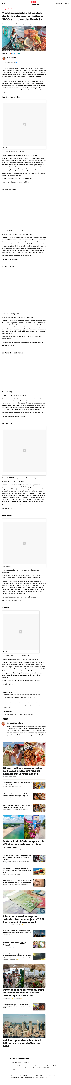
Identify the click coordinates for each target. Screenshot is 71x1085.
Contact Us (45, 1065)
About (12, 1065)
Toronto (15, 1075)
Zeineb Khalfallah (11, 57)
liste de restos (18, 70)
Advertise (17, 1065)
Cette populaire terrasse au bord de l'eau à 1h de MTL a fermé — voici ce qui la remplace (23, 992)
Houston (46, 1077)
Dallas (22, 1077)
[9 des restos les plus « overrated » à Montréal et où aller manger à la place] (39, 796)
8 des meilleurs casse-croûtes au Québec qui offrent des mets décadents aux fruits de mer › (23, 700)
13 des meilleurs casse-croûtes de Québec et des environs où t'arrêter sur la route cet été (22, 771)
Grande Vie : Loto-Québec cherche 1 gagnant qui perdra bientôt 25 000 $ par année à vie (16, 943)
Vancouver (32, 1075)
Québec (24, 1072)
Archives (22, 1065)
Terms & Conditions (15, 1069)
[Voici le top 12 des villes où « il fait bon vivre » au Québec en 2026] (24, 1026)
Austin (41, 1077)
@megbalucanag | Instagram (18, 50)
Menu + (4, 3)
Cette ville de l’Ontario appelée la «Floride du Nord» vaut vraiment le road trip (23, 844)
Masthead (34, 1067)
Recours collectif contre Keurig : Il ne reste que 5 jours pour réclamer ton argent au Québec (17, 857)
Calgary (38, 1075)
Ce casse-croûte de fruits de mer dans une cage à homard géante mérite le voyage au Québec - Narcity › (22, 706)
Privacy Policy (51, 1067)
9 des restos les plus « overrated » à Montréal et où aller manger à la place (15, 794)
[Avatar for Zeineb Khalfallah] (3, 724)
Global (29, 1072)
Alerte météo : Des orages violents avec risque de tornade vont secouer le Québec (17, 954)
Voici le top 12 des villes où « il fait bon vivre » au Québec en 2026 (22, 1043)
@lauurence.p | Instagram (8, 50)
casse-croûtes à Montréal (33, 70)
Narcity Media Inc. (25, 1062)
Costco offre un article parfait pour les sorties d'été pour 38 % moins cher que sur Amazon (17, 870)
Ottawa (26, 1075)
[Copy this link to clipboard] (19, 53)
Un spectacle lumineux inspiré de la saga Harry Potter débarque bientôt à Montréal (17, 931)
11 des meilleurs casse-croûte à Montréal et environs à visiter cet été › (19, 697)
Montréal (35, 4)
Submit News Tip (53, 1065)
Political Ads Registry (42, 1067)
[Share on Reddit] (10, 53)
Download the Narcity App (36, 1065)
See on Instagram (7, 147)
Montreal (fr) (21, 1075)
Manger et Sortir (7, 9)
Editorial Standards (26, 1067)
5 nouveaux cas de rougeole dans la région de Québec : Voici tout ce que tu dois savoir (17, 881)
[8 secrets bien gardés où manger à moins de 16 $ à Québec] (39, 785)
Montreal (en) (16, 1077)
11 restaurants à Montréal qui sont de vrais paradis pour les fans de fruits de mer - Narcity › (23, 702)
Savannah (31, 1077)
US (20, 1072)
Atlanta (36, 1077)
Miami (26, 1077)
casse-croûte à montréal (26, 714)
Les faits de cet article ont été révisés (9, 62)
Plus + (5, 718)
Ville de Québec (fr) (51, 1075)
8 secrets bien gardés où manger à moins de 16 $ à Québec (17, 783)
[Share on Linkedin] (12, 53)
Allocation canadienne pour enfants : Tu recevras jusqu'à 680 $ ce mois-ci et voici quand (24, 919)
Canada (16, 1072)
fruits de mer (31, 72)
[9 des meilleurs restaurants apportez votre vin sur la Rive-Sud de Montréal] (39, 808)
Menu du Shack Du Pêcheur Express (13, 416)
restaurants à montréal (10, 714)
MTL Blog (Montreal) (36, 1072)
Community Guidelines (15, 1067)
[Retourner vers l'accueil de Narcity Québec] (35, 2)
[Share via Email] (17, 53)
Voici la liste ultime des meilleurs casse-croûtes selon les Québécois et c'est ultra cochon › (23, 694)
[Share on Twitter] (14, 53)
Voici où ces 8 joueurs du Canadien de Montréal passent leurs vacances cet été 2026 (17, 1006)
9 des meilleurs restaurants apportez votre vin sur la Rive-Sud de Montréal (17, 806)
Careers (27, 1065)
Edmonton (43, 1075)
